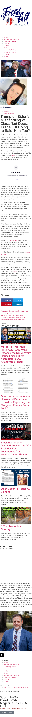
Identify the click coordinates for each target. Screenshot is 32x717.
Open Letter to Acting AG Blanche (15, 490)
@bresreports (14, 240)
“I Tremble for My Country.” (11, 528)
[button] (7, 300)
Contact (6, 46)
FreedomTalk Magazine (11, 39)
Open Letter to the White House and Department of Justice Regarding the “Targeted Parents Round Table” (15, 402)
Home (6, 37)
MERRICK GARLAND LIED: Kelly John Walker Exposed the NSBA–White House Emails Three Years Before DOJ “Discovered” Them (16, 354)
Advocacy (7, 43)
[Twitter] (7, 655)
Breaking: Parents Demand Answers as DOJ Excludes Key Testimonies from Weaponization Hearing (16, 448)
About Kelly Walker (10, 41)
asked (13, 155)
